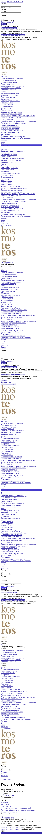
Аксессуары (5, 134)
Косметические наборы (10, 132)
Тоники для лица (7, 84)
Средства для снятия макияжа (12, 86)
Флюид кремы (6, 184)
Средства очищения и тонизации (13, 78)
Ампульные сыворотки (10, 129)
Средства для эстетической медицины (16, 138)
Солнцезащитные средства (11, 114)
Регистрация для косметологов (13, 35)
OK (3, 831)
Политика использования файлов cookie (16, 808)
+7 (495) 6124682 (7, 225)
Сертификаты (6, 806)
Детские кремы (7, 103)
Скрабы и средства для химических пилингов (18, 121)
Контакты (4, 223)
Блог (3, 222)
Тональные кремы (8, 97)
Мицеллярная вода (8, 90)
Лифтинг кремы (7, 110)
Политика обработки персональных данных (18, 810)
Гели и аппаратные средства (12, 130)
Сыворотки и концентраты (11, 112)
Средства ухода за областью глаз (13, 123)
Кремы (3, 91)
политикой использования (11, 827)
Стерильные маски (8, 119)
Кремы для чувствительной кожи (14, 188)
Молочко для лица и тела (11, 88)
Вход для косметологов (10, 812)
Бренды (4, 218)
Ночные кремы (7, 106)
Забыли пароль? (7, 22)
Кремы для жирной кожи (10, 186)
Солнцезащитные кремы (10, 101)
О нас (3, 220)
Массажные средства (9, 125)
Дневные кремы (7, 104)
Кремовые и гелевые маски (11, 117)
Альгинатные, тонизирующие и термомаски (18, 116)
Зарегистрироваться (9, 28)
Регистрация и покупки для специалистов (17, 833)
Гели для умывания (8, 80)
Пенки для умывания (9, 82)
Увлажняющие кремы (9, 95)
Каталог (4, 149)
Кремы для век (6, 108)
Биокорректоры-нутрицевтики (13, 136)
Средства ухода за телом (10, 127)
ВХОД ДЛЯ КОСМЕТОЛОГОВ (12, 2)
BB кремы (5, 99)
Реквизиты (5, 804)
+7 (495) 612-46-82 (7, 795)
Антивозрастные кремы (10, 93)
